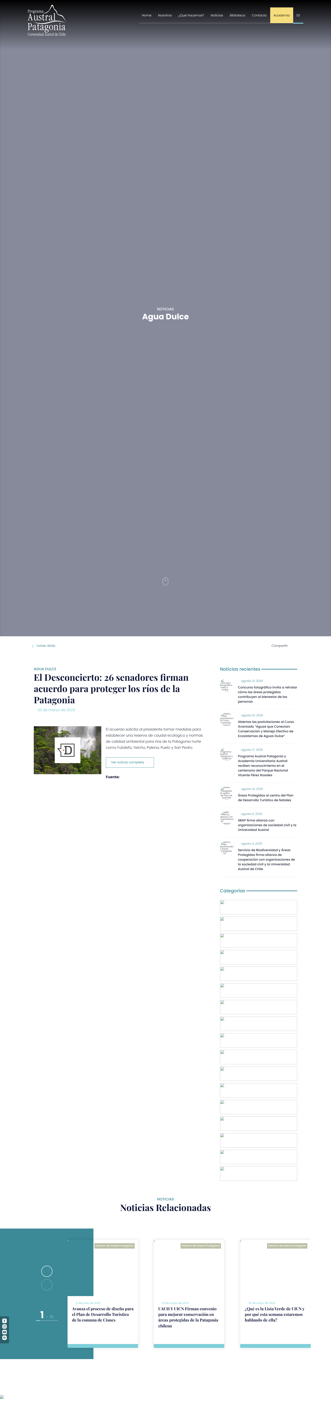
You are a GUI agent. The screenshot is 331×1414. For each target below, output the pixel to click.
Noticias (217, 15)
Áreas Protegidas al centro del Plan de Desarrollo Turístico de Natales (265, 797)
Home (147, 15)
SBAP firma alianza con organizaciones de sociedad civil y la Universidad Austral (267, 825)
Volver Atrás (45, 645)
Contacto (259, 15)
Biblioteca (237, 15)
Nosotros (165, 15)
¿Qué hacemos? (191, 15)
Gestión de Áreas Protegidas (114, 1246)
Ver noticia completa (127, 762)
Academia (282, 15)
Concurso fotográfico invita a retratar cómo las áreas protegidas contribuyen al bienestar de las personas (267, 694)
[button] (46, 1271)
